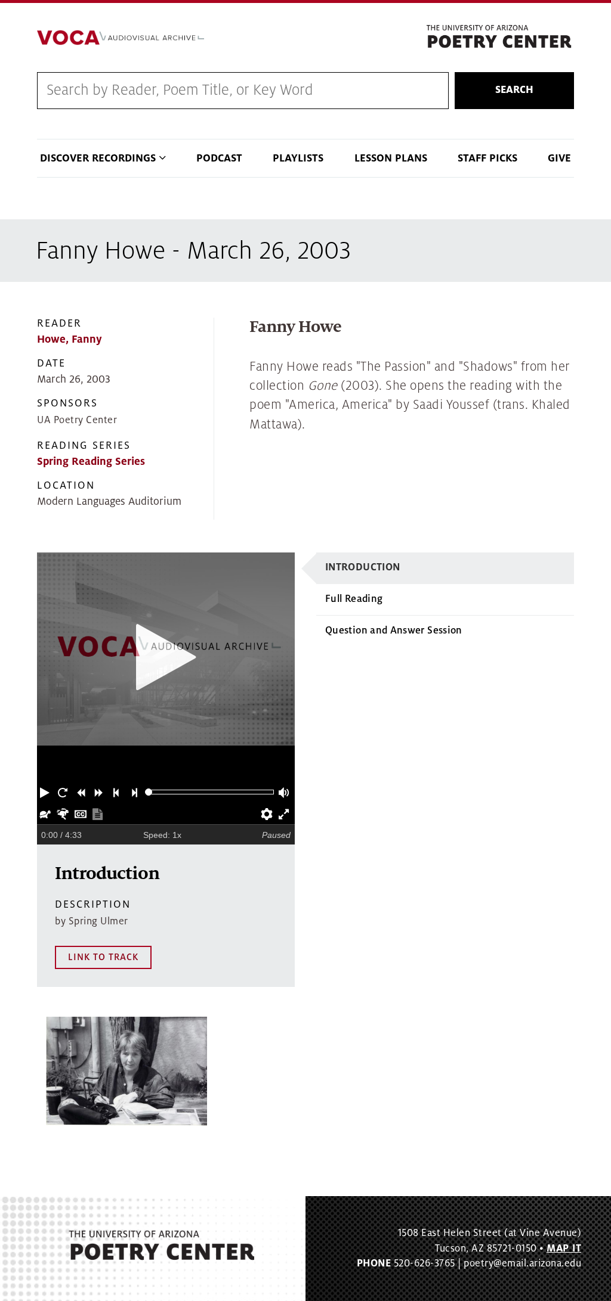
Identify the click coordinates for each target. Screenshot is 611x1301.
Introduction (362, 567)
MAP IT (564, 1248)
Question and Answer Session (393, 630)
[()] (126, 1071)
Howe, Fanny (69, 339)
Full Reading (353, 599)
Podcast (219, 158)
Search (514, 90)
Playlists (298, 158)
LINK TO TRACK (103, 957)
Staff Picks (487, 158)
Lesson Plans (390, 158)
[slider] (149, 792)
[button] (46, 792)
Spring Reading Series (91, 461)
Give (559, 158)
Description (93, 904)
